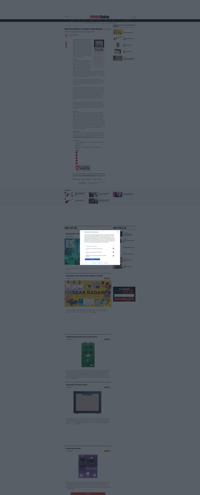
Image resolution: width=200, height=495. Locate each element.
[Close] (118, 232)
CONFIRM (92, 259)
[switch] (113, 248)
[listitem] (100, 246)
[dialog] (100, 247)
